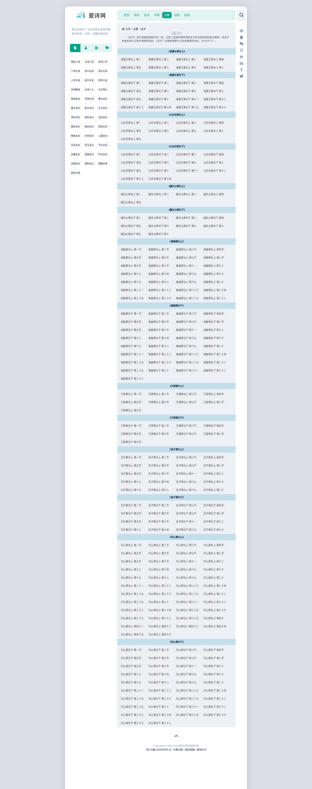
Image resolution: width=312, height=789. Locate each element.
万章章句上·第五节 (131, 402)
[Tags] (107, 48)
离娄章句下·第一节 (131, 313)
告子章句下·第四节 (214, 505)
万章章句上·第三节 (186, 394)
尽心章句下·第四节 (214, 649)
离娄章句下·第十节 (159, 329)
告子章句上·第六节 (159, 465)
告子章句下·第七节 (186, 513)
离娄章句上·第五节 (131, 257)
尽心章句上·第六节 (159, 553)
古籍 (167, 15)
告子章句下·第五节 (131, 513)
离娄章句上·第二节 (159, 249)
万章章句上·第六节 (159, 402)
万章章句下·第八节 (214, 433)
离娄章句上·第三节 (186, 249)
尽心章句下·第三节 (186, 649)
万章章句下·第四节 (214, 425)
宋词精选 (75, 89)
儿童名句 (102, 136)
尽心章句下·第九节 (131, 666)
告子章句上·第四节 (214, 457)
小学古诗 (75, 71)
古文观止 (102, 89)
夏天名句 (75, 108)
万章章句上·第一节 (131, 394)
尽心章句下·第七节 (186, 658)
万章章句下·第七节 (186, 433)
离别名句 (89, 163)
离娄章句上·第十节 (159, 265)
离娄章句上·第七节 (186, 257)
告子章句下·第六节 (159, 513)
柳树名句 (75, 136)
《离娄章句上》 (177, 241)
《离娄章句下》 (177, 305)
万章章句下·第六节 (159, 433)
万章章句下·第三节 (186, 425)
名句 (147, 15)
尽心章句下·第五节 (131, 658)
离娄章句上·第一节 (131, 249)
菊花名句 (75, 126)
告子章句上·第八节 (214, 465)
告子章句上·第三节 (186, 457)
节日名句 (102, 145)
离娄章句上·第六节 (159, 257)
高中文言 (102, 80)
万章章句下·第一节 (131, 425)
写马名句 (89, 145)
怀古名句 (102, 154)
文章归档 (178, 749)
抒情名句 (75, 163)
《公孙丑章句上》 (177, 114)
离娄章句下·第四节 (214, 313)
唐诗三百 (75, 61)
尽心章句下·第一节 (131, 649)
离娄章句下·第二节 (159, 313)
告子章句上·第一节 (131, 457)
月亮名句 (89, 136)
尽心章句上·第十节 (159, 561)
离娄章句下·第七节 (186, 321)
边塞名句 (75, 154)
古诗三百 (89, 61)
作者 (157, 15)
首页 (126, 15)
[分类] (75, 48)
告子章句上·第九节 (131, 473)
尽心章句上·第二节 (159, 545)
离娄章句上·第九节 (131, 265)
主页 (128, 29)
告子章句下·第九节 (131, 521)
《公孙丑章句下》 (177, 146)
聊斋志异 (102, 163)
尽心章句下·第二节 (159, 649)
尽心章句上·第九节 (131, 561)
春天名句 (102, 98)
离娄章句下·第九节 (131, 329)
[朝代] (96, 48)
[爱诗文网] (91, 15)
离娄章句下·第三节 (186, 313)
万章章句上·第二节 (159, 394)
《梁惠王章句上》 (177, 51)
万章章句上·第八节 (214, 402)
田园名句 (89, 154)
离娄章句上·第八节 (214, 257)
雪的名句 (75, 117)
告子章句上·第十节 (159, 473)
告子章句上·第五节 (131, 465)
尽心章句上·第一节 (131, 545)
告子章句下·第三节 (186, 505)
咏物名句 (75, 98)
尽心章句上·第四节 (214, 545)
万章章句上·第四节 (214, 394)
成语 (187, 15)
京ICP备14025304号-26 (158, 749)
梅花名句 (89, 126)
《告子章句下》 (177, 497)
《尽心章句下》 (177, 642)
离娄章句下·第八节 (214, 321)
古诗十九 (89, 89)
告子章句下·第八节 (214, 513)
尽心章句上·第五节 (131, 553)
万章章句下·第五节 (131, 433)
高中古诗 (102, 71)
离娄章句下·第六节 (159, 321)
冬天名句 (102, 108)
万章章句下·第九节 (131, 442)
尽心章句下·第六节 (159, 658)
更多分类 (75, 173)
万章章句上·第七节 (186, 402)
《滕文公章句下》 (177, 209)
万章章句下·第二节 (159, 425)
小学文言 (75, 80)
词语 (177, 15)
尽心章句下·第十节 (159, 666)
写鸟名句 (75, 145)
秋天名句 (89, 108)
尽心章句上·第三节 (186, 545)
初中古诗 (89, 71)
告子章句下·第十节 (159, 521)
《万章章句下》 (177, 417)
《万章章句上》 (177, 386)
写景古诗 (89, 98)
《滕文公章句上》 (177, 186)
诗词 (136, 15)
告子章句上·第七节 (186, 465)
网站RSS (202, 749)
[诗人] (85, 48)
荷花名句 (102, 126)
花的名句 (102, 117)
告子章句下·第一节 (131, 505)
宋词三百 (102, 61)
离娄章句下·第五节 (131, 321)
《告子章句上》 (177, 449)
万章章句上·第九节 (131, 410)
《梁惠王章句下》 (177, 75)
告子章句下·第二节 (159, 505)
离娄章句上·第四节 (214, 249)
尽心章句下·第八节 (214, 658)
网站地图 (190, 749)
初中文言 (89, 80)
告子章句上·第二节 (159, 457)
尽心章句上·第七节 (186, 553)
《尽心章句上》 (177, 537)
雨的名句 (89, 117)
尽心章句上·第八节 (214, 553)
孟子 (143, 29)
